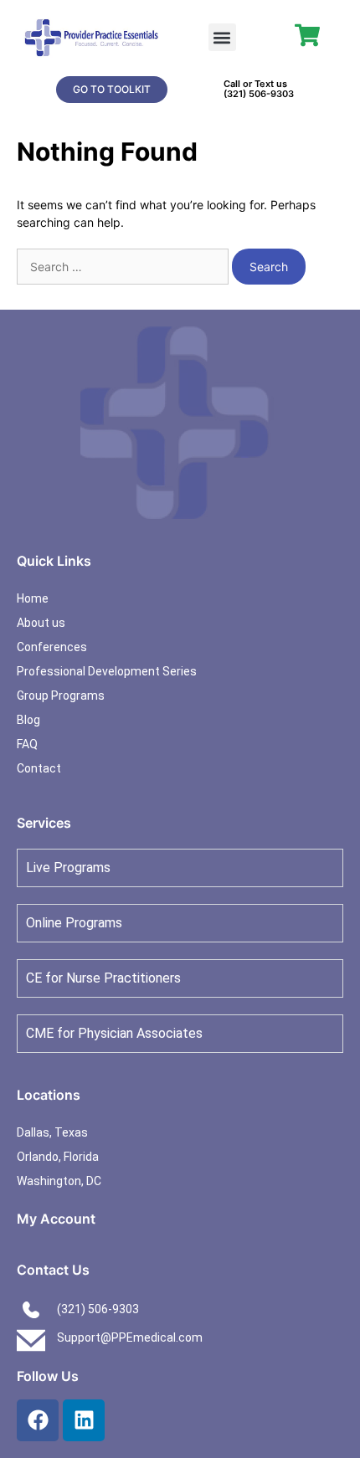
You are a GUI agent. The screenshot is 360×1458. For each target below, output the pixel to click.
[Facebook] (38, 1420)
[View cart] (307, 35)
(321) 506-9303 (259, 94)
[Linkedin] (84, 1420)
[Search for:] (124, 266)
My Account (56, 1218)
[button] (222, 37)
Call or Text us (255, 84)
